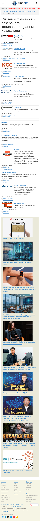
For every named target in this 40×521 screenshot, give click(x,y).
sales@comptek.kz (8, 43)
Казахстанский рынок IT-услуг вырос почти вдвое (18, 263)
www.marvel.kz (7, 103)
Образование (4, 491)
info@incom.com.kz (8, 198)
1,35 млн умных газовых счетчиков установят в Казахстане (23, 8)
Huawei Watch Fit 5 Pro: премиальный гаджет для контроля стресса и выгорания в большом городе (19, 289)
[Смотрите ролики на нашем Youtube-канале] (14, 517)
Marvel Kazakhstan (20, 91)
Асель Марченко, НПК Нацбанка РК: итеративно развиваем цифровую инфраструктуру (19, 368)
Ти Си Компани (19, 203)
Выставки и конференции (32, 495)
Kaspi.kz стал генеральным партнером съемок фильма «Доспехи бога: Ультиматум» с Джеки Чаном (19, 445)
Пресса (16, 494)
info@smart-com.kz (8, 130)
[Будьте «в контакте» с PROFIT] (11, 517)
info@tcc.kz (6, 211)
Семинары (28, 485)
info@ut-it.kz (6, 180)
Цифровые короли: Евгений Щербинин (16, 393)
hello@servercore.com (9, 115)
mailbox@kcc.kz (7, 71)
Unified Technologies (8, 172)
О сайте (3, 504)
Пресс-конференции (31, 499)
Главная (5, 11)
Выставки (28, 483)
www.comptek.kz (7, 45)
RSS (21, 504)
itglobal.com (6, 60)
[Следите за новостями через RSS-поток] (17, 517)
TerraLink (17, 150)
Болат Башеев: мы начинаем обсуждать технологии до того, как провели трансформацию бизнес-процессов (17, 418)
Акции (27, 489)
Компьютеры (4, 495)
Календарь (29, 482)
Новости (3, 482)
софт (7, 489)
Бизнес (3, 487)
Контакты (16, 504)
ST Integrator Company (9, 135)
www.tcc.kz (6, 213)
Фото (27, 494)
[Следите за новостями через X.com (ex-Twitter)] (8, 517)
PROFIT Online (17, 506)
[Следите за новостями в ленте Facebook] (2, 517)
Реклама (9, 504)
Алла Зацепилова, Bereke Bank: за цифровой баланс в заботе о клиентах (19, 343)
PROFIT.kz (5, 511)
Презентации (29, 497)
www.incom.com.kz (8, 200)
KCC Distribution (19, 63)
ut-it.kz (5, 182)
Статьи (16, 482)
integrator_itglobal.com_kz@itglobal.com (14, 58)
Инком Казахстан (20, 185)
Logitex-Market (19, 76)
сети (7, 499)
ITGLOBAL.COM (19, 49)
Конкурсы (28, 487)
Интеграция (32, 11)
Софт (2, 501)
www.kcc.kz (6, 73)
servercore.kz (6, 116)
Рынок (15, 485)
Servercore (17, 107)
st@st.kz (5, 144)
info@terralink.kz (7, 167)
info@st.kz (10, 144)
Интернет (3, 485)
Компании (13, 11)
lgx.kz (4, 87)
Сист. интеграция (5, 497)
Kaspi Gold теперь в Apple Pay (13, 239)
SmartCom (4, 122)
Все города (22, 11)
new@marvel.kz (7, 102)
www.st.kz (5, 146)
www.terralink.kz (7, 169)
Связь (2, 483)
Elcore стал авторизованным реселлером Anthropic (17, 471)
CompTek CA (18, 36)
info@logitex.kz (7, 86)
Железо (3, 489)
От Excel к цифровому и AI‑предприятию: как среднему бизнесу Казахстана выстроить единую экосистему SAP (19, 316)
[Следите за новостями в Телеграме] (5, 517)
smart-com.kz (6, 131)
